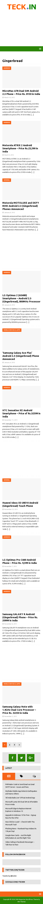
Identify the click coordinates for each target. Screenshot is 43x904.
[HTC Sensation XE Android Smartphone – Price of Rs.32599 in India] (21, 397)
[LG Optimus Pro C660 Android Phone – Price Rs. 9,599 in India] (21, 546)
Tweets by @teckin (9, 876)
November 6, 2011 (10, 624)
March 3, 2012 (9, 155)
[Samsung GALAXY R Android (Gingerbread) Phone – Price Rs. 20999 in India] (21, 600)
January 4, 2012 (9, 362)
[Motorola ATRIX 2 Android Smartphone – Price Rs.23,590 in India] (21, 132)
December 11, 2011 (11, 420)
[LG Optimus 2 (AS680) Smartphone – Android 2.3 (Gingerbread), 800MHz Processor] (21, 282)
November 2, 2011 (10, 716)
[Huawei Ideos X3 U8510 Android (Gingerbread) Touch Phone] (21, 489)
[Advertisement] (21, 29)
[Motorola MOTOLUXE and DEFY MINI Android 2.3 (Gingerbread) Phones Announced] (21, 189)
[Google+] (30, 758)
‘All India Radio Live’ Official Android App (20, 798)
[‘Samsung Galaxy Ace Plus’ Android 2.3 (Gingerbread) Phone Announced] (21, 339)
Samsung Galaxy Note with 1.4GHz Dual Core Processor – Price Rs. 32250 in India (19, 709)
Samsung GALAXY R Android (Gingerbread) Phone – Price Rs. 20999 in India (20, 617)
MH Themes (22, 901)
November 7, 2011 (10, 566)
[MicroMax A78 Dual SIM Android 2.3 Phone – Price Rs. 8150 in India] (21, 77)
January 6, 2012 (9, 212)
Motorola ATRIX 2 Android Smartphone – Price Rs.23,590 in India (20, 148)
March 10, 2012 (9, 97)
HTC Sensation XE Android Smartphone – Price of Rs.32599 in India (21, 413)
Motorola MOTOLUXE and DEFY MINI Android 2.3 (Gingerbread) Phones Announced (20, 205)
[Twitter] (21, 758)
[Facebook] (12, 758)
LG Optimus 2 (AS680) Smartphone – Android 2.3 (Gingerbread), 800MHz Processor (21, 298)
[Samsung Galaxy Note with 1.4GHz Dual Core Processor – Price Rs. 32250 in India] (21, 693)
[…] (32, 115)
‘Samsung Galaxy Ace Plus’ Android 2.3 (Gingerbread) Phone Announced (20, 355)
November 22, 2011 (11, 509)
